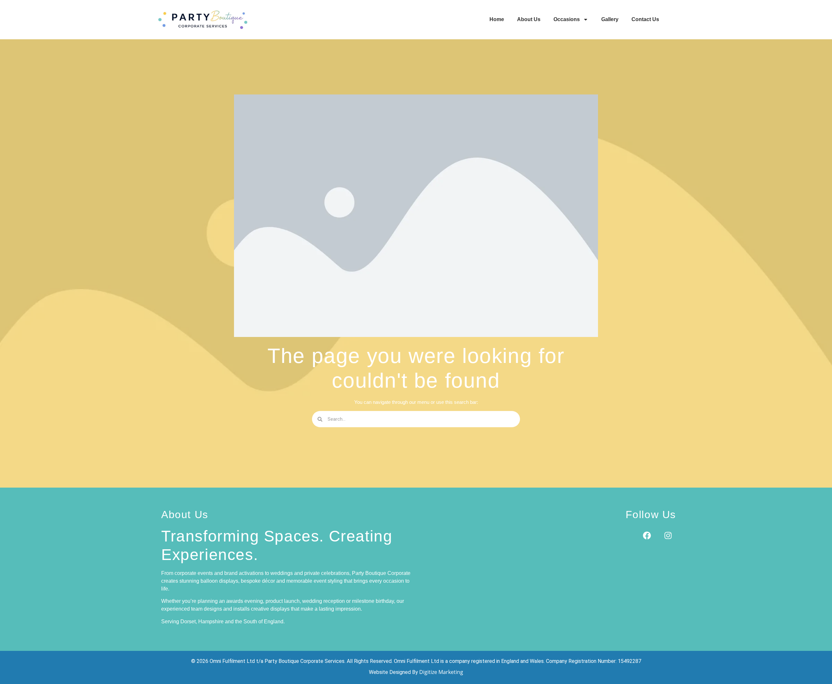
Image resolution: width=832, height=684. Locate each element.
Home (496, 19)
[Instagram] (668, 536)
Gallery (609, 19)
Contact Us (645, 19)
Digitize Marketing (441, 672)
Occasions (566, 19)
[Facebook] (647, 536)
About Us (528, 19)
